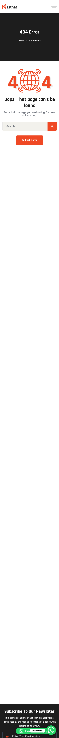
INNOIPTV (22, 40)
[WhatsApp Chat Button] (51, 730)
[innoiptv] (9, 6)
